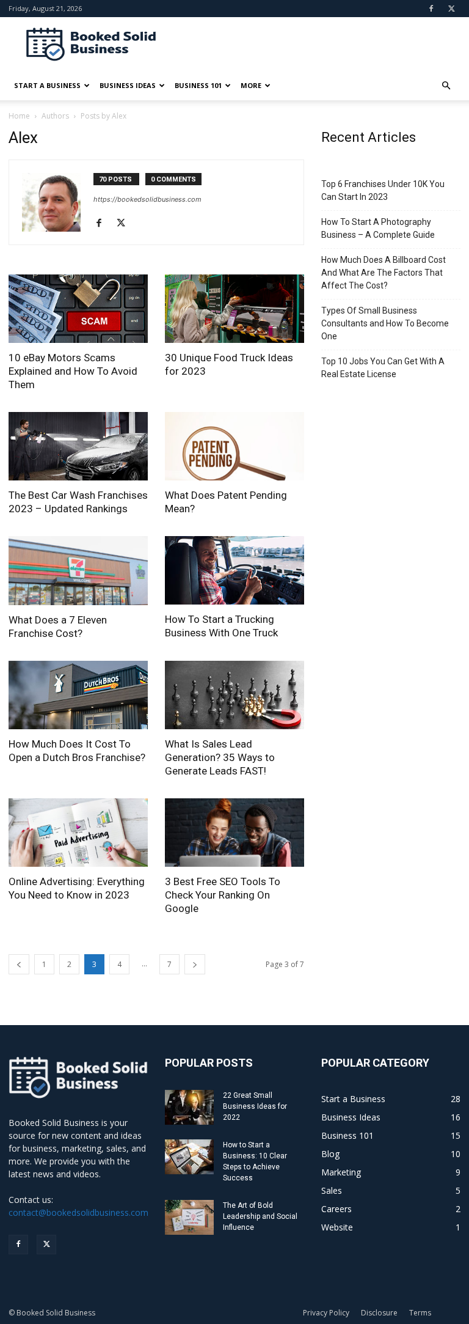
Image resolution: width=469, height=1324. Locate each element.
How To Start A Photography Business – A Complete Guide (378, 228)
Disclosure (379, 1312)
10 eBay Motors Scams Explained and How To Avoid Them (73, 371)
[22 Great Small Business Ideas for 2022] (189, 1107)
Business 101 (198, 85)
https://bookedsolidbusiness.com (147, 199)
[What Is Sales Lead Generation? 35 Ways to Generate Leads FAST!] (234, 695)
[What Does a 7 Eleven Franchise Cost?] (78, 570)
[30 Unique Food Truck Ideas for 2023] (234, 308)
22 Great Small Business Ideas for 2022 (255, 1106)
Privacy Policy (326, 1312)
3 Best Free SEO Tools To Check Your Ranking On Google (222, 894)
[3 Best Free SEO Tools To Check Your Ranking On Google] (234, 832)
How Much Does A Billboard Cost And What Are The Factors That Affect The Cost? (383, 272)
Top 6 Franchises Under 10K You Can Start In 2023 (383, 190)
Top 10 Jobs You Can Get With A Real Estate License (383, 367)
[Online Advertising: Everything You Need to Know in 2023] (78, 832)
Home (19, 116)
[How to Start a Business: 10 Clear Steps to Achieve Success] (189, 1156)
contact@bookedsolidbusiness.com (78, 1212)
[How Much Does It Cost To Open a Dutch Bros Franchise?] (78, 695)
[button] (445, 86)
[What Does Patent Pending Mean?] (234, 446)
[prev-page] (19, 964)
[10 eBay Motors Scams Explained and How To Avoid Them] (78, 308)
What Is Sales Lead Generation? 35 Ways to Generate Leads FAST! (220, 757)
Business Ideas (128, 85)
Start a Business (47, 85)
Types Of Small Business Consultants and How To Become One (385, 323)
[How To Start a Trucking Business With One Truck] (234, 570)
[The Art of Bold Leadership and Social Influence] (189, 1217)
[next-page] (194, 964)
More (251, 85)
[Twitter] (451, 8)
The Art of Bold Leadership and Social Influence (260, 1216)
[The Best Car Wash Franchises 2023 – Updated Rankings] (78, 446)
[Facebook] (431, 8)
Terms (420, 1312)
